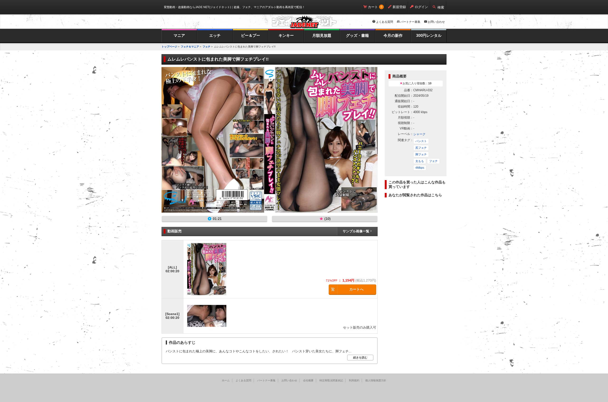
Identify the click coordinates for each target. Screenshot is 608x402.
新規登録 (399, 7)
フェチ (206, 46)
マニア (179, 36)
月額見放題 (321, 36)
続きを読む (360, 357)
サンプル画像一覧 (356, 231)
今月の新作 (393, 36)
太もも (419, 161)
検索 (440, 7)
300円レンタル (429, 36)
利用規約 (354, 380)
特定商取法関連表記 (331, 380)
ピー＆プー (250, 36)
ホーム (226, 380)
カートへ (356, 289)
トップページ (169, 46)
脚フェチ (421, 154)
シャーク (419, 134)
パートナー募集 (410, 22)
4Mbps (419, 167)
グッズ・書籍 (357, 36)
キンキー (286, 36)
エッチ (215, 36)
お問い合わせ (436, 22)
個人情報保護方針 (375, 380)
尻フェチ (421, 147)
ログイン (421, 7)
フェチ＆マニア (190, 46)
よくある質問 (384, 22)
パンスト (421, 141)
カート (373, 7)
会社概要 (308, 380)
